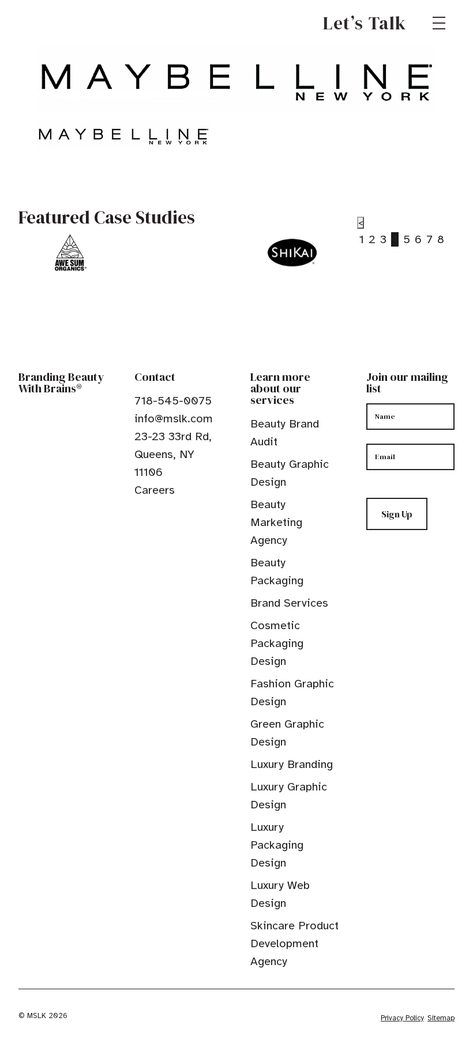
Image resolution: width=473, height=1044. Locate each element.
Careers (154, 490)
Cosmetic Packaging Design (276, 643)
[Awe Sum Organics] (69, 252)
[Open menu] (439, 23)
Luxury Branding (291, 764)
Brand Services (289, 603)
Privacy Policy (402, 1018)
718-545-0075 (173, 401)
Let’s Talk (365, 23)
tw (157, 516)
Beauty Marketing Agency (276, 522)
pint (175, 516)
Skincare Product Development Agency (294, 943)
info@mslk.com (173, 418)
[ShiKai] (292, 252)
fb (139, 516)
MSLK (60, 23)
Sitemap (441, 1018)
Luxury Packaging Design (276, 845)
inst (193, 516)
